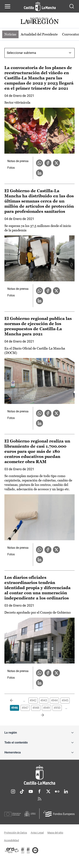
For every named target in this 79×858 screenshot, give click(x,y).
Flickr (57, 791)
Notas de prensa (17, 161)
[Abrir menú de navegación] (7, 6)
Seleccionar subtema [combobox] (21, 53)
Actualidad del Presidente (39, 34)
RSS (39, 799)
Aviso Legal (37, 832)
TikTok (21, 791)
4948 (36, 708)
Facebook (39, 791)
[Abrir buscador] (71, 6)
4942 (33, 700)
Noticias (10, 34)
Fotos (11, 167)
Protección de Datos (15, 832)
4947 (25, 708)
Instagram (13, 791)
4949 (46, 708)
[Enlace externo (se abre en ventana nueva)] (28, 850)
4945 (65, 700)
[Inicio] (39, 775)
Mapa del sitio (55, 832)
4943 (43, 700)
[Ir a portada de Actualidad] (39, 21)
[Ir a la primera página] (14, 700)
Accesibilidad (11, 840)
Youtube (30, 791)
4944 (54, 700)
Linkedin (66, 791)
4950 (57, 708)
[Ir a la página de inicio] (40, 6)
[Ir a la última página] (39, 715)
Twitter (48, 791)
